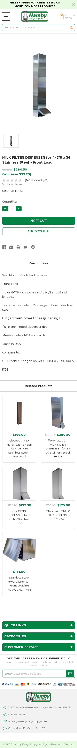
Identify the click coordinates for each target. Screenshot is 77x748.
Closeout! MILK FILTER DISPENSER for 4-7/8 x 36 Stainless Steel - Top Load (19, 448)
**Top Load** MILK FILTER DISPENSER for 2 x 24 (57, 515)
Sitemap (69, 744)
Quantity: (9, 201)
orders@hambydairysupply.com (27, 721)
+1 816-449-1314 (17, 714)
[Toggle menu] (6, 16)
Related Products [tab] (38, 386)
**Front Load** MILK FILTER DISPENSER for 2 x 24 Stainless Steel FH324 (57, 448)
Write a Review (13, 184)
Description (38, 263)
